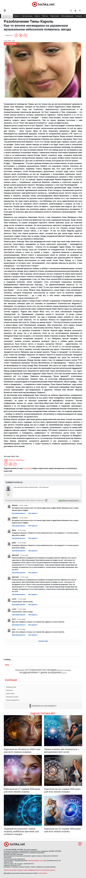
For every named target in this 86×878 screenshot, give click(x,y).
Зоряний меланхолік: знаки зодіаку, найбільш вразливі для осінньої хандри (21, 831)
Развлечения (54, 16)
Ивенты (37, 16)
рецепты (64, 673)
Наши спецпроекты (12, 700)
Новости (16, 16)
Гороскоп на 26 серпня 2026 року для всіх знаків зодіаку (62, 790)
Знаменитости (7, 16)
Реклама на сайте (12, 697)
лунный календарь (64, 670)
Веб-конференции (67, 16)
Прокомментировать (18, 513)
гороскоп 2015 (22, 670)
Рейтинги (45, 16)
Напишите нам (11, 687)
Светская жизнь (27, 16)
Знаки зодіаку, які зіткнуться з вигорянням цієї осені (61, 750)
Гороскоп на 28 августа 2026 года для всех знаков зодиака (22, 750)
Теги (7, 665)
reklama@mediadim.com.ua (35, 860)
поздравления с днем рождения (40, 672)
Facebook (27, 468)
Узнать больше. (43, 873)
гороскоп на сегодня (43, 670)
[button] (75, 10)
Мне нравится (32, 513)
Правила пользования (10, 870)
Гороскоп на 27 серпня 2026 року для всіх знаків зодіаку (22, 790)
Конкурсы (79, 16)
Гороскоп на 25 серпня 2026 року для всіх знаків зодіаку (62, 830)
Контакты (9, 690)
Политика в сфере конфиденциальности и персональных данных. (36, 870)
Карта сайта (10, 693)
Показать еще (43, 641)
